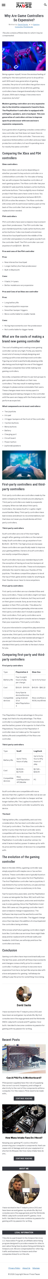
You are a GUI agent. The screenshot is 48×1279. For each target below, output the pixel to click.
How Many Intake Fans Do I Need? (24, 1137)
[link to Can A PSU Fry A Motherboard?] (24, 1058)
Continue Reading (24, 1098)
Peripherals (28, 27)
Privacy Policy (14, 1268)
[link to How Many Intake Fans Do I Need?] (24, 1118)
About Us (26, 1268)
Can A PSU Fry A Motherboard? (24, 1077)
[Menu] (3, 5)
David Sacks (23, 24)
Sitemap (36, 1268)
